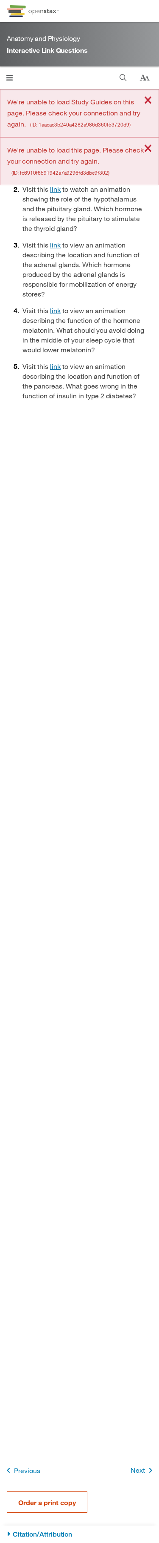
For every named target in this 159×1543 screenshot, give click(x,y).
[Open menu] (9, 77)
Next (138, 1470)
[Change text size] (144, 77)
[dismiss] (148, 100)
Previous (27, 1470)
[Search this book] (123, 77)
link (55, 189)
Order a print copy (47, 1502)
